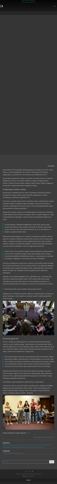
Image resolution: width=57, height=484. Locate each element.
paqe (4, 447)
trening (41, 447)
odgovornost (47, 445)
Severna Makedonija (12, 447)
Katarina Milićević (44, 437)
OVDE (28, 433)
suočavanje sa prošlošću (31, 447)
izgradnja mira (13, 445)
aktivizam (5, 445)
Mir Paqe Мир (13, 453)
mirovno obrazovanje (30, 445)
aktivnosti (5, 453)
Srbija (21, 447)
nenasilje (39, 445)
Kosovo (21, 445)
